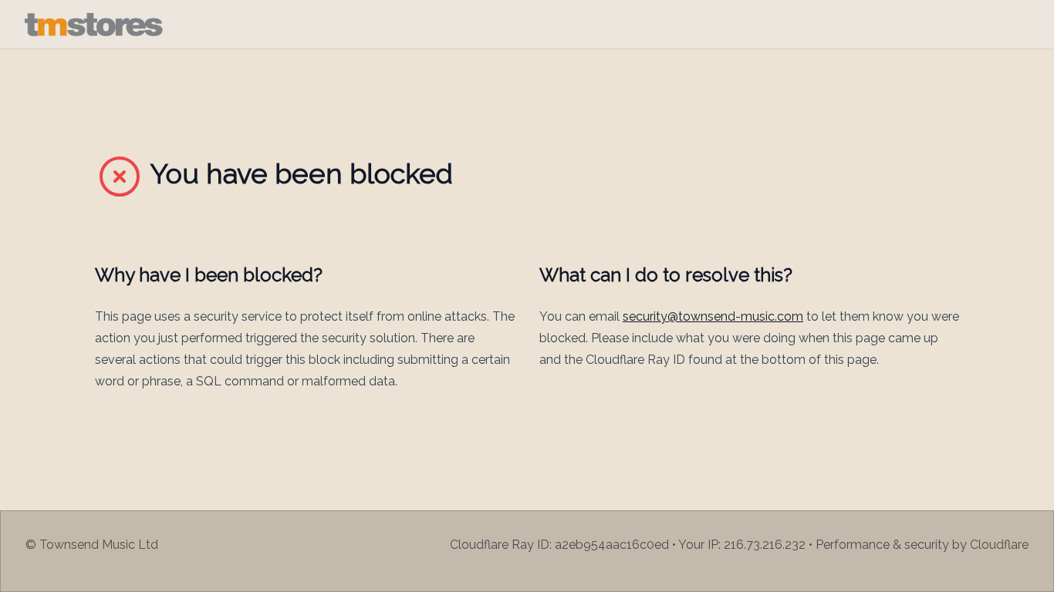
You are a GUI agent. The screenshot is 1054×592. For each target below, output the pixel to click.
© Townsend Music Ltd (91, 544)
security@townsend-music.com (713, 316)
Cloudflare (999, 544)
